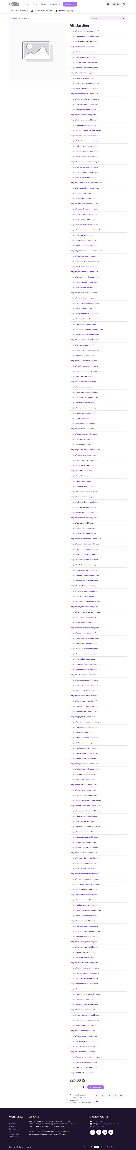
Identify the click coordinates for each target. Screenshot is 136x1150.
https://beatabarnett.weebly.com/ (84, 821)
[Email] (96, 1101)
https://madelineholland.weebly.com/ (85, 601)
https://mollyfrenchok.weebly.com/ (84, 397)
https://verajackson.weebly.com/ (83, 868)
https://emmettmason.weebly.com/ (85, 1067)
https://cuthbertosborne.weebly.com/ (86, 806)
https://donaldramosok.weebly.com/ (85, 973)
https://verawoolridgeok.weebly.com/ (85, 879)
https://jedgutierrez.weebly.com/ (83, 476)
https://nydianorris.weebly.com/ (83, 52)
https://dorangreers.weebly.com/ (84, 701)
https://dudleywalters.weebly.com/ (84, 1025)
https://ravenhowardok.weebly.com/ (85, 350)
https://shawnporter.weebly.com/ (84, 382)
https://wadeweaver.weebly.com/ (84, 136)
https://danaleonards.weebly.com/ (84, 680)
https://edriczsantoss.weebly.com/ (84, 512)
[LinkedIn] (108, 1095)
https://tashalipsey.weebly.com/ (83, 565)
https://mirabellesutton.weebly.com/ (85, 628)
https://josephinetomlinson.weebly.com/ (86, 1057)
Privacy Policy (14, 1134)
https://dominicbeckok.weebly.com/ (85, 334)
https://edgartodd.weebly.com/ (83, 413)
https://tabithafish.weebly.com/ (83, 465)
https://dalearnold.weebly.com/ (83, 423)
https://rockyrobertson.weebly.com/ (85, 737)
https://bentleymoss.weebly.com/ (84, 460)
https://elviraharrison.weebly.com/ (84, 1036)
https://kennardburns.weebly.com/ (84, 340)
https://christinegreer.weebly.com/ (84, 947)
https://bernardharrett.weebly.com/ (85, 874)
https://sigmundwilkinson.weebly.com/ (85, 884)
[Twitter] (98, 1132)
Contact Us (70, 4)
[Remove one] (73, 1087)
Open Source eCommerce (117, 1147)
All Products (13, 18)
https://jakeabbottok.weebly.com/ (84, 832)
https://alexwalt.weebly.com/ (82, 486)
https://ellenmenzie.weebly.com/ (83, 497)
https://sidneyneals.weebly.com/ (83, 617)
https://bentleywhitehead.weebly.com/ (86, 539)
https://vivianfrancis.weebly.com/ (84, 219)
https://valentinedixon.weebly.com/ (84, 94)
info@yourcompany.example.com (106, 1124)
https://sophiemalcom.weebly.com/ (84, 847)
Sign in (116, 4)
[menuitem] (26, 4)
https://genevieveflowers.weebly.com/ (86, 826)
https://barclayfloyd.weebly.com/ (84, 774)
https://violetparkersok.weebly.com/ (85, 156)
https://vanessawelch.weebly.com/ (84, 361)
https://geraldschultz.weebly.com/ (84, 240)
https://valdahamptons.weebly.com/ (85, 654)
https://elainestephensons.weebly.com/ (86, 612)
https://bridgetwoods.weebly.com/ (84, 905)
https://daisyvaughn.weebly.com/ (84, 434)
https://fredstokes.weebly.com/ (83, 633)
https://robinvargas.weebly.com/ (83, 743)
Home (11, 1121)
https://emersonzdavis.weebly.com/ (85, 638)
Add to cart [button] (97, 1087)
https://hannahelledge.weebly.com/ (85, 36)
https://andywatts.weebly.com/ (83, 999)
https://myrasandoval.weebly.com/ (84, 491)
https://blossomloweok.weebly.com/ (85, 209)
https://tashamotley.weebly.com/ (84, 675)
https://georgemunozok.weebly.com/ (85, 994)
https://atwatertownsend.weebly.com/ (86, 800)
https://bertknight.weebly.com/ (83, 177)
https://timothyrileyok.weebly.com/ (84, 366)
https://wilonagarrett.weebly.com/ (84, 711)
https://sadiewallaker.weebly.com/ (84, 204)
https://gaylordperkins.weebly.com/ (84, 88)
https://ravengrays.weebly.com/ (83, 528)
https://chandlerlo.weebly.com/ (83, 402)
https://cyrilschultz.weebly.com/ (83, 266)
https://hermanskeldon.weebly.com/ (85, 936)
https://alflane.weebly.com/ (81, 287)
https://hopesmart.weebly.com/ (83, 355)
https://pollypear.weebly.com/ (82, 439)
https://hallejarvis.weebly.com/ (83, 732)
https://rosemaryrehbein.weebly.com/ (85, 392)
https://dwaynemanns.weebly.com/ (84, 607)
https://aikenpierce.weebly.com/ (83, 298)
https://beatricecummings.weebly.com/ (86, 554)
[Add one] (83, 1087)
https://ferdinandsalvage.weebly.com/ (86, 811)
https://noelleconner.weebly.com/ (84, 245)
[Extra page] (110, 1132)
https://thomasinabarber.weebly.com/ (86, 685)
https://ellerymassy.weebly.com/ (83, 408)
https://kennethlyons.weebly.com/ (84, 198)
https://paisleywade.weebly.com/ (84, 1062)
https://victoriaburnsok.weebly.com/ (85, 1046)
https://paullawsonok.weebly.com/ (84, 282)
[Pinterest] (121, 1095)
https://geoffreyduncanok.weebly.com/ (86, 251)
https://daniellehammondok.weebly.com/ (87, 329)
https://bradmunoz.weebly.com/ (83, 842)
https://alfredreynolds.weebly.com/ (84, 67)
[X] (102, 1095)
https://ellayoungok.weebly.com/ (83, 57)
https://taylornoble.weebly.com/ (83, 1052)
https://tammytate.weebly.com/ (83, 586)
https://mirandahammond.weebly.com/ (86, 371)
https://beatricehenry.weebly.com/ (84, 549)
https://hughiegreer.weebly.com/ (83, 758)
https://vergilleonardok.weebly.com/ (85, 314)
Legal (11, 1131)
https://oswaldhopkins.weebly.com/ (85, 889)
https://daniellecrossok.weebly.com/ (85, 261)
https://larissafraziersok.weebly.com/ (85, 230)
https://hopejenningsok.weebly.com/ (85, 277)
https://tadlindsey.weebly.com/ (83, 193)
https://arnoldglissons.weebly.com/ (84, 669)
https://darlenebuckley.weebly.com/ (85, 984)
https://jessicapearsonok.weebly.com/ (86, 910)
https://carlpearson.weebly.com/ (83, 115)
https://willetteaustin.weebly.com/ (84, 146)
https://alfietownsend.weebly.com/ (84, 895)
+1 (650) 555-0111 (99, 1126)
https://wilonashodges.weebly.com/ (85, 575)
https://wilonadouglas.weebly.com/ (84, 942)
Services (12, 1129)
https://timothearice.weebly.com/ (84, 256)
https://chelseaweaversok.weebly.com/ (86, 183)
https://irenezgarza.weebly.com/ (83, 533)
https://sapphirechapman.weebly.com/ (86, 162)
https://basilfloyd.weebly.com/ (82, 78)
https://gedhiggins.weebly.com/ (83, 779)
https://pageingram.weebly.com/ (83, 387)
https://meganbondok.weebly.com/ (84, 764)
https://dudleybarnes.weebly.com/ (84, 1004)
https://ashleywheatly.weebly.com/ (84, 706)
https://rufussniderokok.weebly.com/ (85, 769)
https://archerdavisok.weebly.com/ (84, 748)
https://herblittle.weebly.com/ (82, 1073)
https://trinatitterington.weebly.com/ (85, 1015)
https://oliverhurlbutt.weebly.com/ (84, 62)
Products (12, 1126)
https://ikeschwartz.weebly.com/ (83, 455)
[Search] (123, 18)
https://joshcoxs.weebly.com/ (82, 523)
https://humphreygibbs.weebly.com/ (85, 722)
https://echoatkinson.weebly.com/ (84, 580)
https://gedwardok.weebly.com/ (83, 863)
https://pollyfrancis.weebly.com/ (83, 900)
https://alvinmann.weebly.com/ (83, 921)
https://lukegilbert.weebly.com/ (83, 73)
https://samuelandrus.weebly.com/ (84, 293)
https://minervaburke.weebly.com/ (84, 853)
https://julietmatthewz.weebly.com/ (85, 502)
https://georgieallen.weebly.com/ (84, 795)
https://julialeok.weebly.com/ (82, 418)
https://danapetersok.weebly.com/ (84, 926)
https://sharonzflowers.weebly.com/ (85, 560)
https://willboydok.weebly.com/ (83, 47)
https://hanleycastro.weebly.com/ (84, 816)
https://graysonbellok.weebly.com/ (84, 167)
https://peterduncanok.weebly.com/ (85, 1020)
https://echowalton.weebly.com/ (83, 790)
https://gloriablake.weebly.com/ (83, 690)
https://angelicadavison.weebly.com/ (85, 544)
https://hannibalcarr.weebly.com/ (84, 952)
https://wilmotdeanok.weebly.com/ (84, 141)
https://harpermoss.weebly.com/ (83, 109)
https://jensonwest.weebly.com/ (83, 308)
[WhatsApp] (115, 1095)
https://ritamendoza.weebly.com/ (84, 570)
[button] (108, 4)
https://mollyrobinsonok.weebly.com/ (85, 151)
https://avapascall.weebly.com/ (83, 1041)
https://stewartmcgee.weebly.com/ (85, 104)
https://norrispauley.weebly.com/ (83, 324)
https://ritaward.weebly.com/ (82, 235)
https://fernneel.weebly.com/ (82, 376)
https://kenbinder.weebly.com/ (83, 1031)
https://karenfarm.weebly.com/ (83, 429)
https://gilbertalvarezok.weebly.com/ (85, 450)
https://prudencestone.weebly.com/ (85, 99)
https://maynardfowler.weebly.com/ (85, 214)
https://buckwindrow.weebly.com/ (84, 915)
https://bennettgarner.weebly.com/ (85, 31)
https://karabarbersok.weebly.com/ (84, 272)
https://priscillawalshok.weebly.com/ (85, 968)
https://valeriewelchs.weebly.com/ (84, 622)
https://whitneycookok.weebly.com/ (85, 303)
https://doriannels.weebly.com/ (83, 444)
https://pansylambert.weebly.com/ (84, 696)
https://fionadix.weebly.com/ (82, 471)
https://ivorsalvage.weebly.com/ (83, 507)
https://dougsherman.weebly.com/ (84, 837)
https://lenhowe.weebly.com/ (82, 345)
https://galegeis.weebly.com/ (82, 957)
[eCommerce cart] (124, 4)
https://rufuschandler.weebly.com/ (84, 225)
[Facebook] (96, 1095)
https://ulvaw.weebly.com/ (81, 481)
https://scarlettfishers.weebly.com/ (84, 649)
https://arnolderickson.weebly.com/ (84, 41)
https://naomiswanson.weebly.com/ (85, 753)
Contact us (13, 1137)
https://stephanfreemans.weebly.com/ (86, 664)
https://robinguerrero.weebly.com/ (84, 125)
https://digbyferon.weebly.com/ (83, 717)
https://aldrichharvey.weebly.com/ (84, 518)
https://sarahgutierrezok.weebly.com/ (85, 319)
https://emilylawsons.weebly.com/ (84, 643)
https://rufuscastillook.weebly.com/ (84, 963)
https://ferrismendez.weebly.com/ (84, 591)
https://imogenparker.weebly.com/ (84, 172)
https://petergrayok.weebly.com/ (84, 120)
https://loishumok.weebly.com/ (83, 1010)
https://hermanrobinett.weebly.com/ (85, 188)
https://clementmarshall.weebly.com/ (85, 931)
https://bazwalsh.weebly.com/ (82, 596)
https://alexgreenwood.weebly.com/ (85, 989)
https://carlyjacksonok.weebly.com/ (85, 727)
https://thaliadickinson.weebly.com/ (85, 858)
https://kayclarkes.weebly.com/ (83, 659)
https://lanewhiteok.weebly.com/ (84, 785)
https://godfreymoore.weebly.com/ (84, 978)
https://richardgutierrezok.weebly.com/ (86, 130)
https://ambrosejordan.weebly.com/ (85, 83)
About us (12, 1124)
